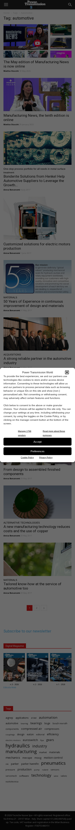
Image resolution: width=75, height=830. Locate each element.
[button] (67, 372)
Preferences (37, 451)
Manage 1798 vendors (24, 433)
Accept (37, 441)
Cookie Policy (27, 457)
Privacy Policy (45, 457)
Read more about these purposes (54, 433)
